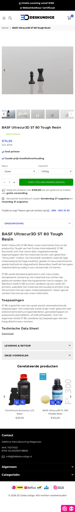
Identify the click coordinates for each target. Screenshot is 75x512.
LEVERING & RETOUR (18, 345)
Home (5, 27)
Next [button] (70, 70)
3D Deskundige (26, 495)
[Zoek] (10, 17)
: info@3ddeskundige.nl (18, 456)
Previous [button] (4, 70)
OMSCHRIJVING (14, 223)
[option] (37, 70)
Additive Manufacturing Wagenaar (21, 441)
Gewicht (43, 165)
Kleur (5, 165)
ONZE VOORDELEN (17, 355)
